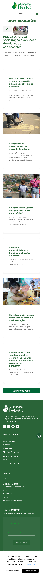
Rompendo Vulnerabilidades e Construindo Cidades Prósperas (19, 251)
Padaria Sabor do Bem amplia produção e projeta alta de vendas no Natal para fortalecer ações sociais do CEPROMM (21, 359)
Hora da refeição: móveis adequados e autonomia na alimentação (21, 318)
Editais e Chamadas (11, 452)
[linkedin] (17, 426)
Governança (8, 448)
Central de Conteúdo (12, 463)
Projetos (6, 444)
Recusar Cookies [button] (12, 570)
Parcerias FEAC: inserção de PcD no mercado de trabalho (19, 146)
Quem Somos (9, 441)
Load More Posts (21, 391)
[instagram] (8, 426)
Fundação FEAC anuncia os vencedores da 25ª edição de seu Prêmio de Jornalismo (21, 82)
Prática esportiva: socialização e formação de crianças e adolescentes (19, 42)
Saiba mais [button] (30, 564)
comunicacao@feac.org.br (12, 500)
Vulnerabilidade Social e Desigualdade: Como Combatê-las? (21, 210)
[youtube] (13, 426)
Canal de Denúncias (12, 456)
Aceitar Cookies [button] (30, 570)
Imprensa (7, 459)
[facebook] (4, 426)
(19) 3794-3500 (8, 493)
